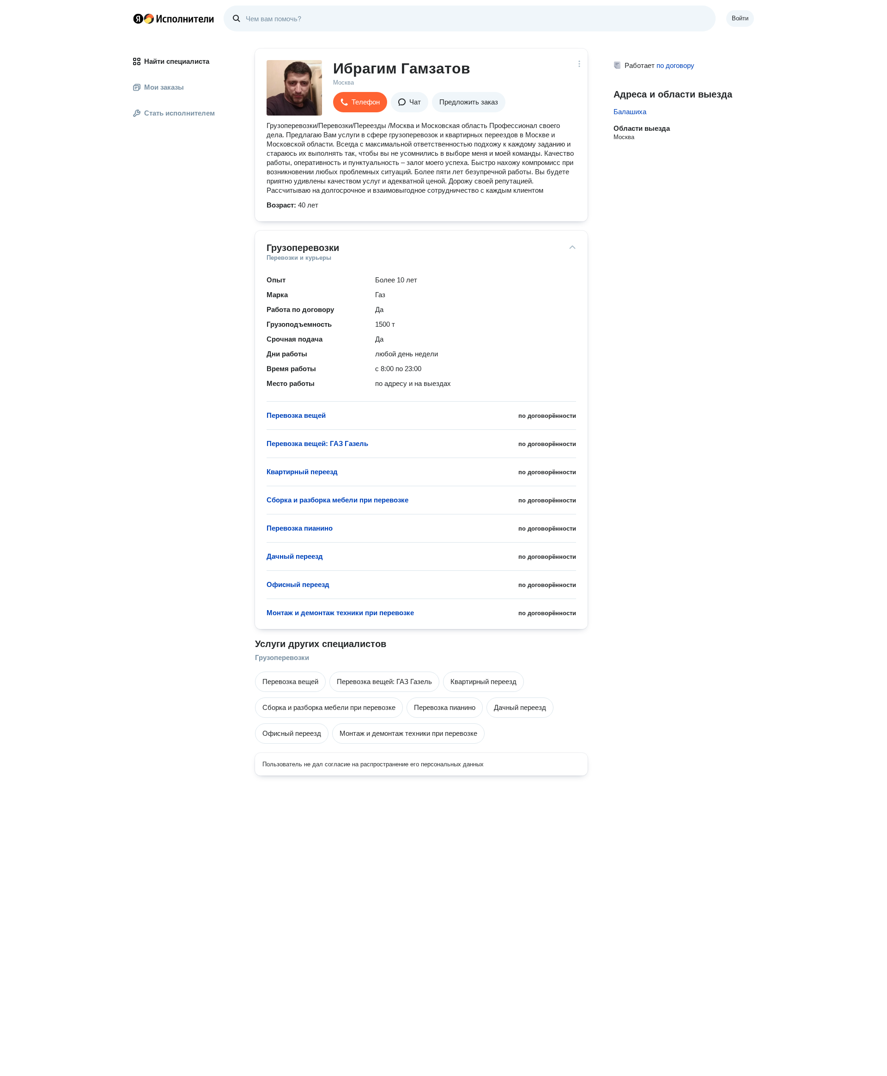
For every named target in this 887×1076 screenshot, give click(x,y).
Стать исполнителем (179, 113)
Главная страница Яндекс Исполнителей (173, 18)
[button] (360, 102)
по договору (675, 65)
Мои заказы (164, 87)
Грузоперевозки (282, 657)
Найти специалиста (176, 61)
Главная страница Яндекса (138, 18)
